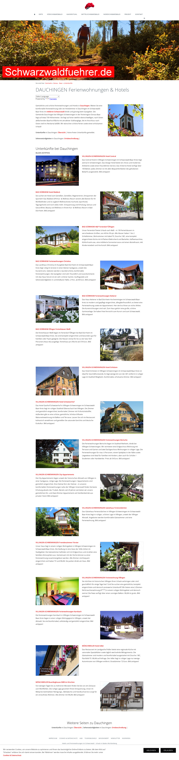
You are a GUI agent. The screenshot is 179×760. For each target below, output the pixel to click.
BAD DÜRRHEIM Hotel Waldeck (48, 192)
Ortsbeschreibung (71, 138)
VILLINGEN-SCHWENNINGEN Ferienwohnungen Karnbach (59, 611)
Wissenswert (104, 738)
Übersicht (62, 132)
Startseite (48, 83)
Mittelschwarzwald (90, 14)
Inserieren (126, 738)
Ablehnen (151, 750)
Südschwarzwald (54, 14)
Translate (53, 99)
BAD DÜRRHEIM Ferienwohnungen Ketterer (99, 296)
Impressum (53, 738)
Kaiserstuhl (72, 14)
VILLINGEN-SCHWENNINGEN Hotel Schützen (99, 367)
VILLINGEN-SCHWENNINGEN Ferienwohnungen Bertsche (104, 440)
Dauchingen (85, 105)
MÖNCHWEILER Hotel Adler (93, 646)
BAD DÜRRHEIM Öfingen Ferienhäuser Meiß (53, 329)
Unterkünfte (68, 83)
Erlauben (168, 750)
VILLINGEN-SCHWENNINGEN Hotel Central (99, 156)
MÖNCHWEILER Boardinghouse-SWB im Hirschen (55, 682)
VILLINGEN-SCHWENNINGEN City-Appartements (55, 474)
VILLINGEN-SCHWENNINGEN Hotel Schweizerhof (55, 402)
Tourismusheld (91, 738)
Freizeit (128, 14)
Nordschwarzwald (111, 14)
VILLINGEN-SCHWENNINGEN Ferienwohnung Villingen (103, 578)
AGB (81, 738)
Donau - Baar (57, 83)
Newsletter (115, 738)
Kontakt (139, 14)
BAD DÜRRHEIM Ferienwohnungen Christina (53, 261)
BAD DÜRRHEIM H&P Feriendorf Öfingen (98, 227)
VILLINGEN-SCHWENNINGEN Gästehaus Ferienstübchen (104, 508)
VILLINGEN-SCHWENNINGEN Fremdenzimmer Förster (57, 542)
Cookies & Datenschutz (68, 738)
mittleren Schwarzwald (56, 112)
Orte (41, 14)
